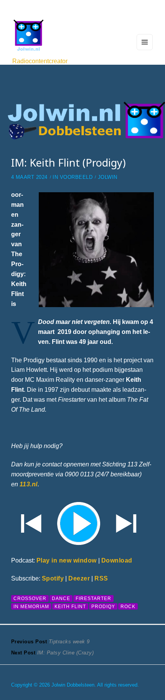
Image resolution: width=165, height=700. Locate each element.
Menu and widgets (144, 49)
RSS (101, 578)
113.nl (29, 484)
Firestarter (93, 598)
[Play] (82, 522)
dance (61, 598)
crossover (29, 598)
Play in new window (66, 560)
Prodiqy (103, 606)
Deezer (79, 578)
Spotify (53, 578)
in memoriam (31, 606)
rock (127, 606)
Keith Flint (70, 606)
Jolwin (107, 177)
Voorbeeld (76, 177)
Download (116, 560)
